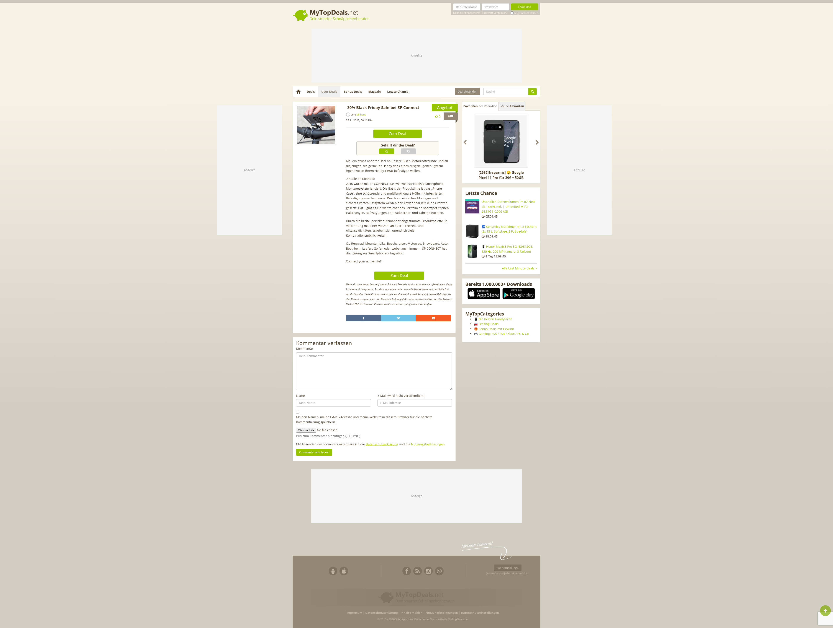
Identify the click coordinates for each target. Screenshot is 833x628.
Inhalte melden (412, 613)
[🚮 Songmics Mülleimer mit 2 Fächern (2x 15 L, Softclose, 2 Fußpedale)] (472, 231)
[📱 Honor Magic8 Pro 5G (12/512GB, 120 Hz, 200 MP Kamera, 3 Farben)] (472, 251)
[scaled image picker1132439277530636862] (316, 125)
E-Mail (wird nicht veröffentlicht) (400, 396)
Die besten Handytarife (495, 319)
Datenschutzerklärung (382, 444)
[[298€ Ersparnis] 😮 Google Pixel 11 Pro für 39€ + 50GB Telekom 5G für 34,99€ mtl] (501, 141)
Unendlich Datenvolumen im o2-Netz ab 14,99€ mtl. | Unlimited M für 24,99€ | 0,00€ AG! (508, 206)
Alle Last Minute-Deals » (519, 268)
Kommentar (304, 349)
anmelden (524, 7)
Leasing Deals (488, 324)
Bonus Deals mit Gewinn (496, 329)
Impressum (354, 613)
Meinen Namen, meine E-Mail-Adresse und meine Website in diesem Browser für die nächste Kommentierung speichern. (364, 419)
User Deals (329, 91)
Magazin (374, 91)
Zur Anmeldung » (508, 568)
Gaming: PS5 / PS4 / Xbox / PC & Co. (504, 334)
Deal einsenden (467, 91)
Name (300, 396)
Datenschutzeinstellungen (480, 613)
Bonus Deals (353, 91)
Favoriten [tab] (480, 106)
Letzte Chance (397, 91)
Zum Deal (397, 133)
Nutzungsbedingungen (428, 444)
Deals (311, 91)
